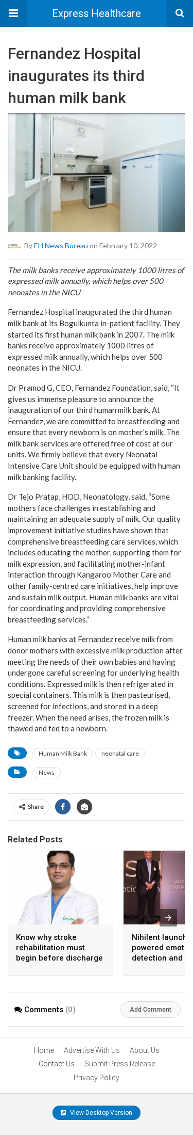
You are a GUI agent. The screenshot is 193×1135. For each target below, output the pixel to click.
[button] (13, 13)
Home (44, 1050)
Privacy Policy (96, 1078)
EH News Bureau (61, 245)
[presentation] (168, 917)
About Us (145, 1050)
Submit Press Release (119, 1064)
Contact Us (57, 1064)
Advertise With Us (92, 1050)
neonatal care (120, 753)
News (47, 772)
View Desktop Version (100, 1112)
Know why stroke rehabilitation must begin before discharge (59, 948)
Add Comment (150, 1009)
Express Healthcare (96, 13)
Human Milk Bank (63, 753)
